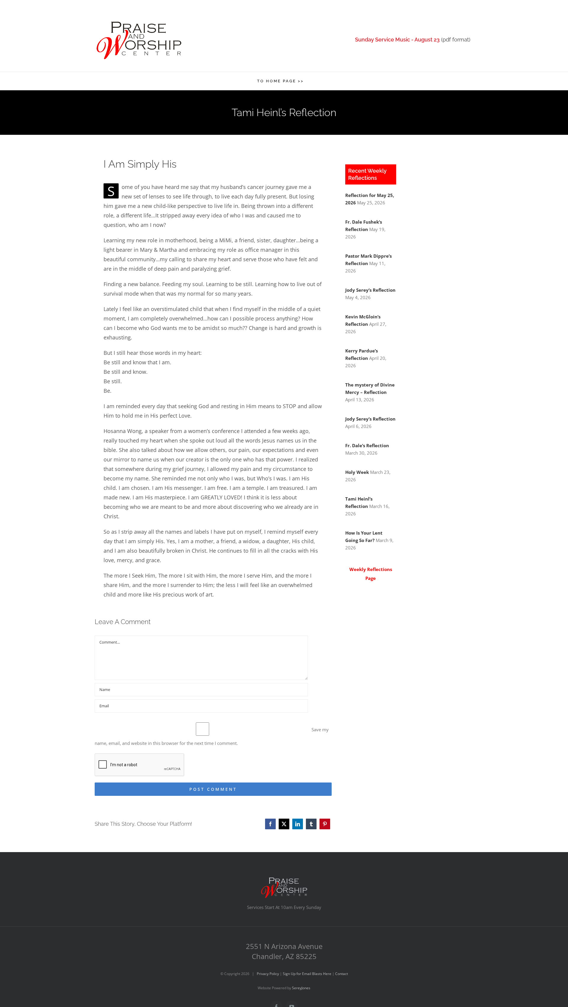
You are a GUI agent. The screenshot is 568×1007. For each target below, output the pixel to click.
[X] (284, 824)
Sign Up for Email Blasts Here (307, 973)
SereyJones (301, 987)
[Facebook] (270, 824)
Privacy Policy (268, 973)
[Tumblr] (311, 824)
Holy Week (357, 472)
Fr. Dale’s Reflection (367, 445)
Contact (341, 973)
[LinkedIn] (297, 824)
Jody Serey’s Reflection (370, 290)
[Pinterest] (325, 824)
